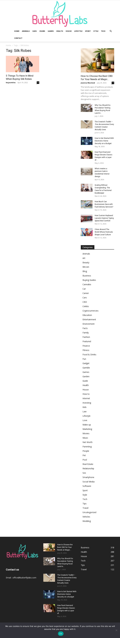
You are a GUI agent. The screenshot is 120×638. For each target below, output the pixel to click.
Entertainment (89, 319)
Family (86, 332)
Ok (60, 633)
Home (16, 31)
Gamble (86, 367)
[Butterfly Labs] (60, 14)
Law (84, 411)
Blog (85, 271)
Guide (85, 380)
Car (84, 288)
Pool (85, 459)
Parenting (87, 446)
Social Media (89, 481)
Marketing (87, 429)
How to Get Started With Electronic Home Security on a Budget (104, 140)
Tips (84, 503)
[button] (110, 31)
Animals (26, 31)
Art (84, 258)
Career (86, 293)
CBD (85, 302)
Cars (34, 31)
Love (85, 420)
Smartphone (88, 477)
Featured (87, 341)
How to (86, 394)
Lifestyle (78, 31)
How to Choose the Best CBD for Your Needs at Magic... (65, 547)
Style (95, 31)
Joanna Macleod (88, 83)
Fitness (86, 350)
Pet (84, 455)
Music (85, 437)
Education (87, 315)
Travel (85, 508)
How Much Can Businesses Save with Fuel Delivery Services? (104, 204)
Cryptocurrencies (90, 310)
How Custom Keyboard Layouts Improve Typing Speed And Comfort (104, 218)
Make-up (87, 424)
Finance (86, 345)
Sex (84, 472)
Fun (84, 358)
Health (59, 31)
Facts (85, 328)
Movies (86, 433)
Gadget (86, 363)
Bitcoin (86, 266)
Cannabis (87, 284)
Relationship (88, 468)
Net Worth (87, 442)
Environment (89, 323)
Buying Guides (89, 280)
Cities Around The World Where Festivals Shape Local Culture (104, 232)
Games (51, 31)
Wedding (87, 521)
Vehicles (86, 516)
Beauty (86, 262)
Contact (18, 38)
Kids (84, 407)
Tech (103, 31)
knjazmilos (11, 82)
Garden (86, 376)
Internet (86, 398)
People (86, 451)
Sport (88, 31)
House (69, 31)
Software (87, 486)
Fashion (86, 337)
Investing (87, 402)
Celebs (42, 31)
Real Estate (88, 464)
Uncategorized (89, 512)
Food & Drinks (89, 354)
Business (87, 275)
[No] (116, 630)
